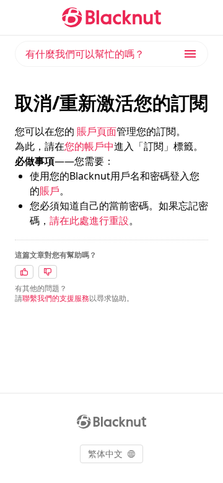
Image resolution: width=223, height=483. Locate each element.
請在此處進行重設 (89, 220)
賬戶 (49, 191)
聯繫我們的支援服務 (55, 298)
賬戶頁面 (96, 131)
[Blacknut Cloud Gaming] (111, 17)
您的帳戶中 (89, 146)
